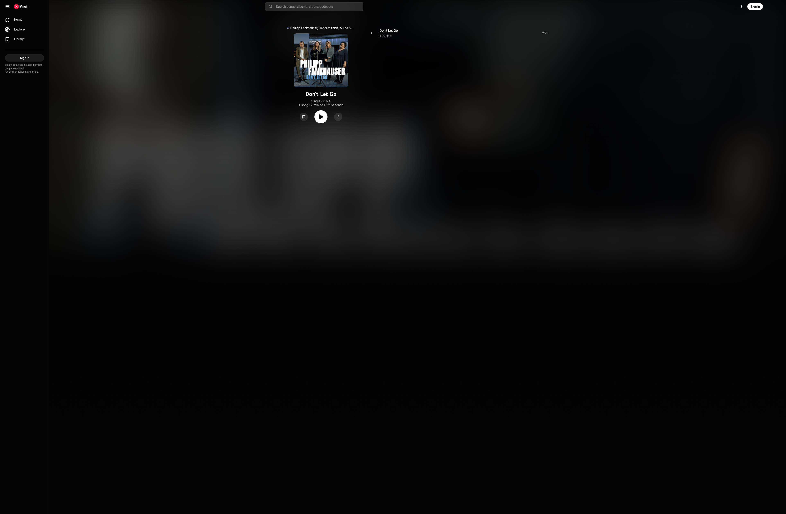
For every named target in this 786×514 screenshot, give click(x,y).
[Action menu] (338, 117)
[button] (304, 117)
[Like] (514, 33)
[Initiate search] (270, 6)
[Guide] (7, 6)
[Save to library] (303, 116)
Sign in (755, 6)
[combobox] (319, 6)
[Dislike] (522, 33)
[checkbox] (545, 33)
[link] (24, 20)
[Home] (21, 6)
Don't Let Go (388, 31)
